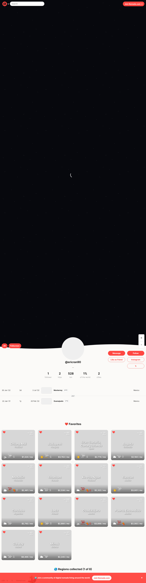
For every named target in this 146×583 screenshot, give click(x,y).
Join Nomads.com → (134, 4)
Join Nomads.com (102, 578)
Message (116, 353)
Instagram (135, 359)
